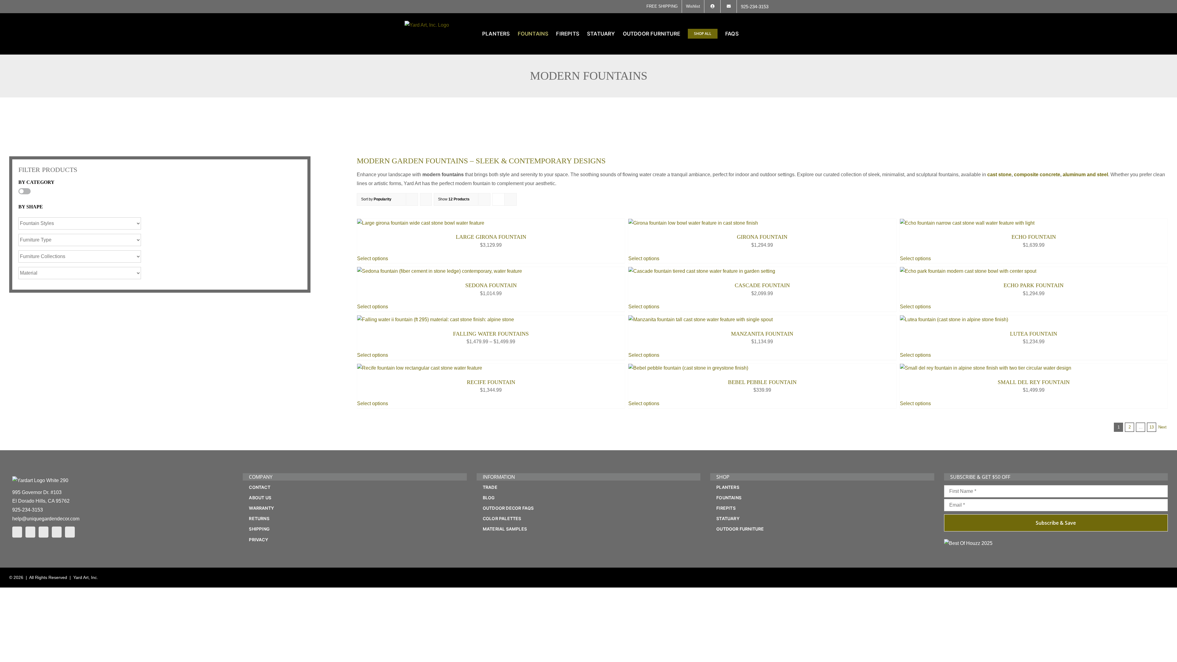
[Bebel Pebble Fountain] (688, 368)
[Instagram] (30, 532)
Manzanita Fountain (762, 334)
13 (1151, 427)
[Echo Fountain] (967, 223)
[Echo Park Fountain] (968, 271)
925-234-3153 (27, 509)
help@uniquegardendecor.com (45, 518)
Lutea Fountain (1033, 334)
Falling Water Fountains (491, 334)
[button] (763, 33)
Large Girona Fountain (491, 237)
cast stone (999, 174)
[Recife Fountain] (419, 368)
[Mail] (57, 532)
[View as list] (510, 199)
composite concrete (1037, 174)
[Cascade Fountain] (701, 271)
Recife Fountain (491, 382)
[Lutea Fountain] (954, 319)
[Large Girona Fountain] (420, 223)
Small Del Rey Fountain (1034, 382)
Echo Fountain (1033, 237)
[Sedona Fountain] (439, 271)
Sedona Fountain (491, 285)
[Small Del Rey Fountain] (985, 368)
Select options (372, 258)
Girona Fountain (762, 237)
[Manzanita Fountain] (700, 319)
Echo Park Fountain (1034, 285)
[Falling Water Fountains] (435, 319)
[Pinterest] (43, 532)
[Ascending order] (426, 199)
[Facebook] (17, 532)
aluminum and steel (1085, 174)
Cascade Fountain (762, 285)
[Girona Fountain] (693, 223)
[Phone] (70, 532)
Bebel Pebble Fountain (762, 382)
